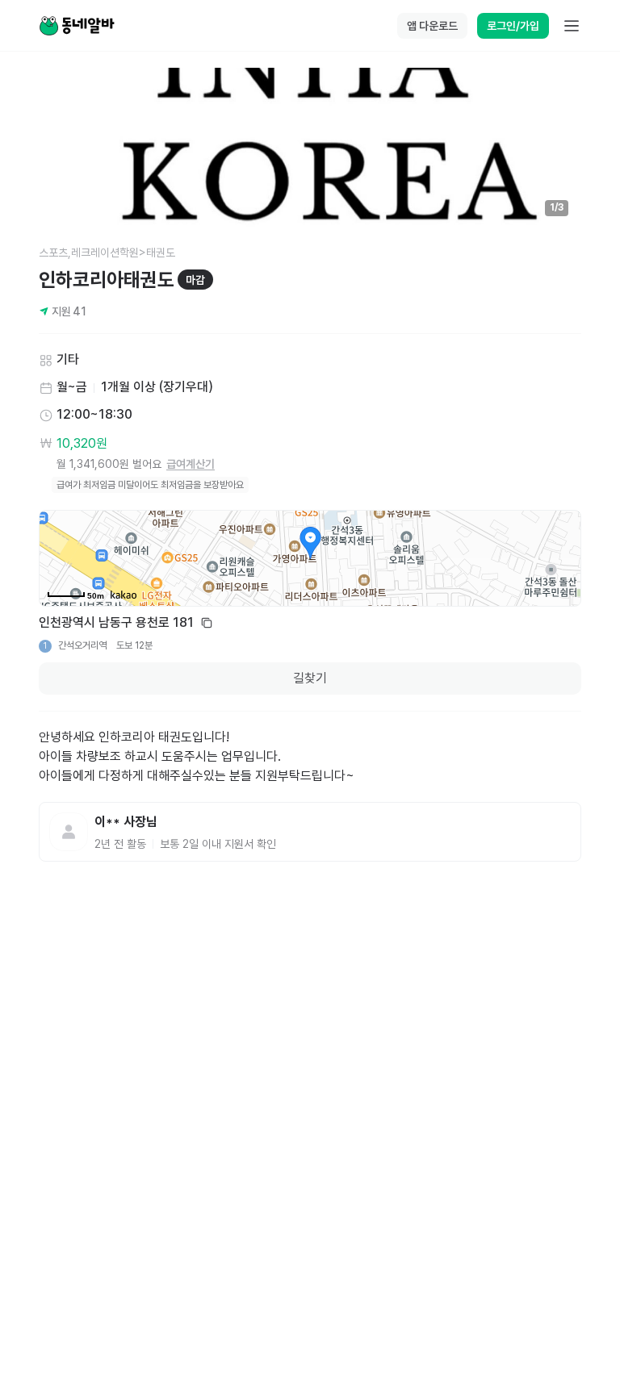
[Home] (77, 25)
